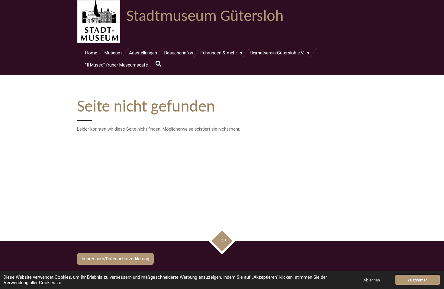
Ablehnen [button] (371, 280)
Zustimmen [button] (417, 280)
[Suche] (158, 64)
